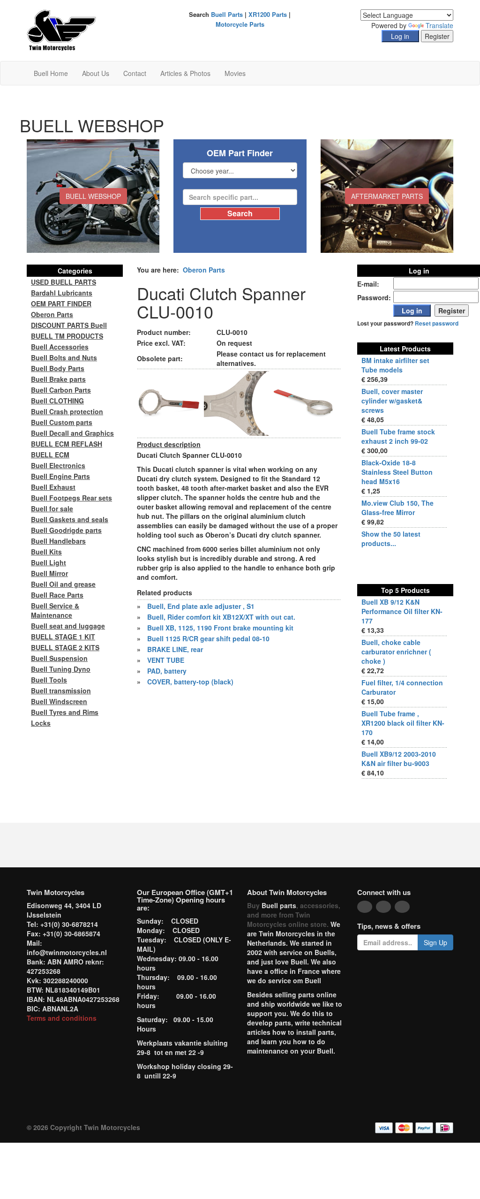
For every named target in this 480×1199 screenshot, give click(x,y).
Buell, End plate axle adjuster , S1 (201, 606)
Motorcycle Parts (240, 24)
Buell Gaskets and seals (69, 519)
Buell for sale (52, 508)
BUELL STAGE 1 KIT (63, 636)
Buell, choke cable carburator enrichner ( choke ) (396, 651)
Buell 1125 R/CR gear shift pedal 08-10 (208, 638)
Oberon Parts (204, 269)
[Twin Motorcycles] (62, 29)
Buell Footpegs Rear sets (71, 497)
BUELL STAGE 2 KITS (65, 647)
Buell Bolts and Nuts (64, 357)
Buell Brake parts (58, 379)
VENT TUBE (165, 660)
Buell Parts (227, 14)
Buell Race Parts (57, 595)
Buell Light (48, 562)
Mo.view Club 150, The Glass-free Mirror (397, 507)
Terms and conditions (62, 1018)
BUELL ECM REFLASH (66, 443)
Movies (235, 73)
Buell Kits (46, 551)
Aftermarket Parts (387, 196)
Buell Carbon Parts (61, 390)
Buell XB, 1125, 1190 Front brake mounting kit (220, 627)
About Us (95, 73)
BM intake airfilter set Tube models (395, 365)
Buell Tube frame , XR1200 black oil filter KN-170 (402, 723)
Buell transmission (61, 690)
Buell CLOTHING (57, 400)
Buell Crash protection (67, 411)
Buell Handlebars (58, 541)
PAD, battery (167, 670)
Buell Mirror (49, 573)
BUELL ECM (50, 454)
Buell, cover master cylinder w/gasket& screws (392, 401)
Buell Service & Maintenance (55, 610)
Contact (134, 73)
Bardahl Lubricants (61, 292)
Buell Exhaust (53, 487)
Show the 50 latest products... (390, 538)
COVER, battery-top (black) (190, 681)
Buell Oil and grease (63, 584)
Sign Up (435, 942)
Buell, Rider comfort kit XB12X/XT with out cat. (221, 617)
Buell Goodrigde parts (66, 530)
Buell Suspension (59, 658)
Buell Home (51, 73)
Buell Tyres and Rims (64, 712)
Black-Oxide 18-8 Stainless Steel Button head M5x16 (397, 472)
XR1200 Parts (267, 14)
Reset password (436, 323)
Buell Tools (49, 679)
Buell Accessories (60, 346)
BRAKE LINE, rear (175, 649)
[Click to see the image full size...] (169, 402)
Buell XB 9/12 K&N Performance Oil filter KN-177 (401, 611)
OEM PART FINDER (61, 303)
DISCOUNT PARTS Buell (69, 325)
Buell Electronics (58, 465)
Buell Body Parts (57, 368)
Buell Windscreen (59, 701)
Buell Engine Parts (60, 476)
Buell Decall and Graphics (72, 433)
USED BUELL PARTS (63, 282)
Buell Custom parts (61, 422)
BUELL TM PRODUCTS (67, 336)
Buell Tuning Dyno (60, 669)
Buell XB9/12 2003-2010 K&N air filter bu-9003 (398, 758)
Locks (41, 723)
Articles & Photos (185, 73)
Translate (439, 25)
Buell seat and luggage (68, 625)
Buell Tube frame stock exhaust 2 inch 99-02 (398, 436)
